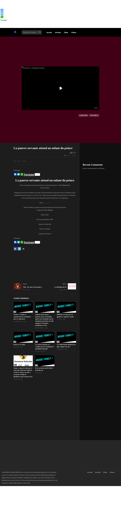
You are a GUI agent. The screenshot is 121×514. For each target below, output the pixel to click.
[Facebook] (3, 10)
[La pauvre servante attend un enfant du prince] (23, 307)
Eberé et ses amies (19, 344)
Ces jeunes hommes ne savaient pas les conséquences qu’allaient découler (44, 347)
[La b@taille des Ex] (61, 287)
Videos (73, 32)
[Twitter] (3, 13)
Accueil (49, 32)
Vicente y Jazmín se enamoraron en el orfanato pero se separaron (22, 317)
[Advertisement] (60, 13)
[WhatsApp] (3, 16)
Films (66, 32)
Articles (58, 32)
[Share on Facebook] (15, 248)
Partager (29, 174)
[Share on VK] (23, 248)
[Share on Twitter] (19, 248)
